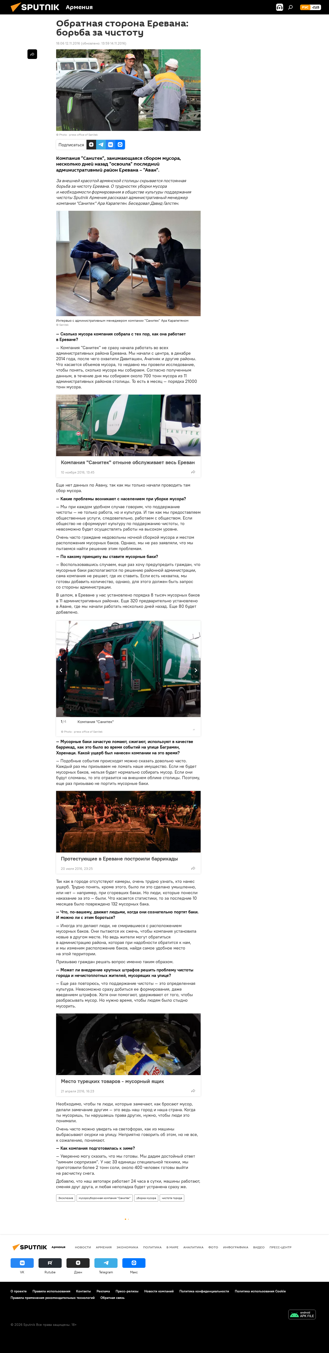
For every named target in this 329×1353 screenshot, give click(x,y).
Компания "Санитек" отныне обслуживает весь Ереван (128, 462)
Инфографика (235, 1247)
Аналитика (193, 1247)
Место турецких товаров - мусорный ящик (112, 1081)
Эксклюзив (65, 1198)
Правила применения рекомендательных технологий (53, 1297)
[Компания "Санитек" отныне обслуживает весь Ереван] (128, 425)
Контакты (83, 1291)
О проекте (19, 1291)
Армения (104, 1247)
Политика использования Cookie (260, 1291)
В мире (172, 1247)
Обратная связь (112, 1297)
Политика (152, 1247)
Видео (259, 1247)
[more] (193, 472)
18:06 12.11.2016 (68, 43)
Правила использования (51, 1291)
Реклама (103, 1291)
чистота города (172, 1198)
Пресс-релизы (127, 1291)
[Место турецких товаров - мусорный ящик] (128, 1044)
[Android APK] (302, 1315)
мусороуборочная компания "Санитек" (105, 1198)
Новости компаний (159, 1291)
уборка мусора (146, 1198)
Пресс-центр (280, 1247)
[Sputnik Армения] (37, 13)
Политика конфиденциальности (204, 1291)
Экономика (127, 1247)
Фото (213, 1247)
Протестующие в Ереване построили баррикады (119, 858)
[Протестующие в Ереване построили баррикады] (128, 822)
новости (83, 1247)
